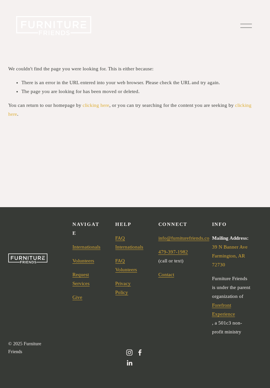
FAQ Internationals (129, 242)
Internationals (86, 247)
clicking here (96, 105)
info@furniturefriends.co (183, 238)
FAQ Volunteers (126, 265)
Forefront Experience (223, 310)
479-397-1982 (173, 252)
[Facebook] (140, 352)
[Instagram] (129, 352)
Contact (166, 274)
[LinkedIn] (129, 363)
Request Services (81, 279)
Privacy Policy (123, 288)
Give (77, 297)
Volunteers (83, 260)
